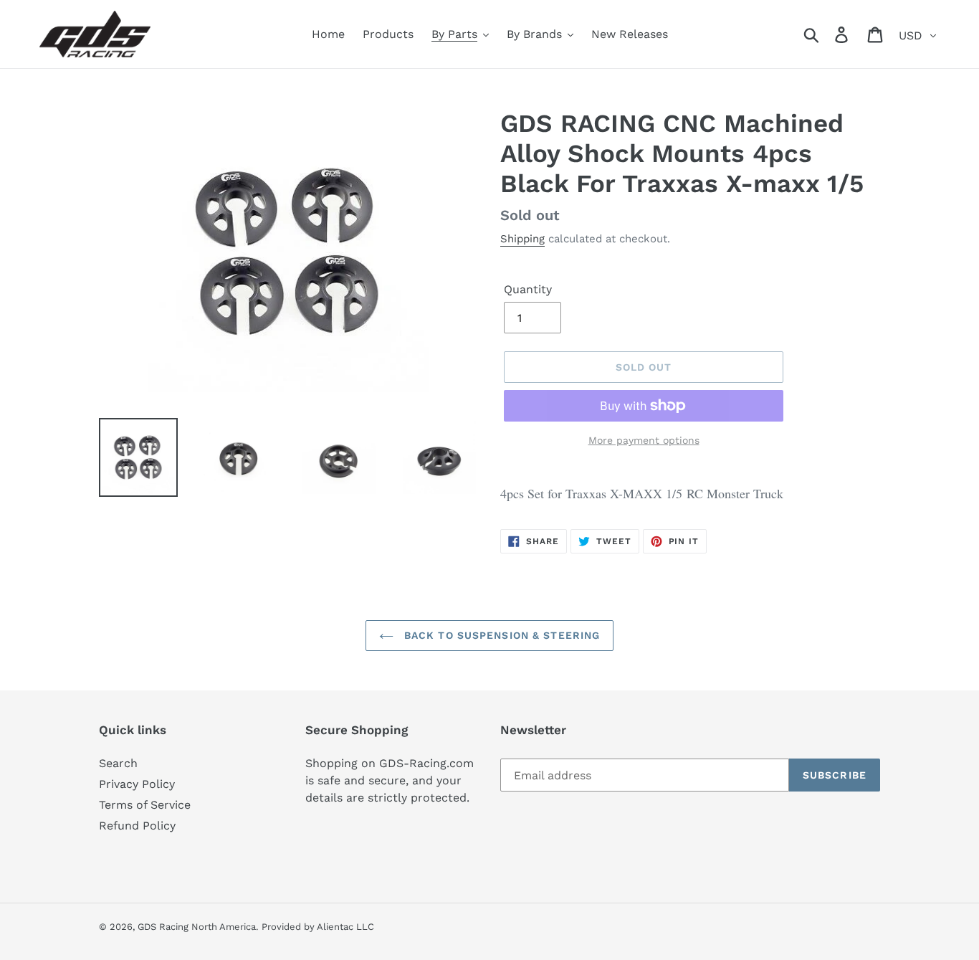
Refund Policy (137, 825)
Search (118, 763)
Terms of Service (145, 805)
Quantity (528, 289)
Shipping (522, 238)
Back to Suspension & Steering (501, 635)
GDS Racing (163, 926)
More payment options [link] (643, 440)
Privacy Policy (137, 784)
